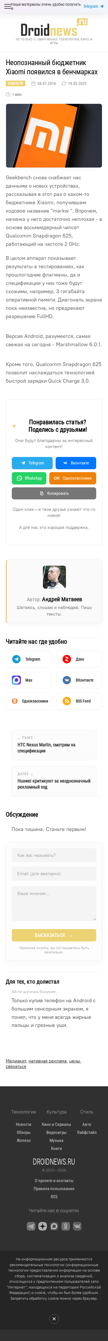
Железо (24, 1140)
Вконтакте (80, 463)
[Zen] (42, 1226)
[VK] (77, 1226)
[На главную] (54, 27)
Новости (15, 83)
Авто (86, 1124)
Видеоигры (56, 1132)
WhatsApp (33, 478)
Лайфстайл (87, 1132)
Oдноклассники (73, 478)
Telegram (90, 6)
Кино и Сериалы (56, 1124)
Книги (56, 1148)
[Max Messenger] (54, 1226)
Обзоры (24, 1132)
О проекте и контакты (54, 1180)
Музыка (56, 1140)
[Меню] (7, 6)
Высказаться (54, 935)
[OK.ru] (65, 1226)
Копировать (58, 493)
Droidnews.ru (54, 1161)
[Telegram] (31, 1226)
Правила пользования (54, 1188)
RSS (54, 1196)
